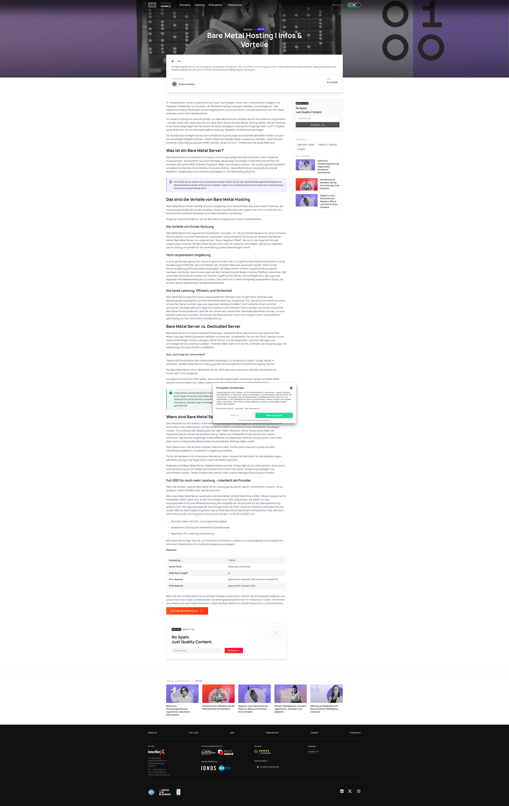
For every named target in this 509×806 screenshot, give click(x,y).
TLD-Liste (193, 732)
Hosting (200, 5)
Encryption (215, 5)
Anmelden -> (234, 650)
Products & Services (327, 145)
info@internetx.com (161, 775)
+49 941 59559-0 (158, 769)
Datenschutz (272, 732)
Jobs (232, 732)
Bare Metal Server (305, 145)
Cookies (314, 732)
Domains (185, 5)
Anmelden (315, 124)
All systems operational (269, 767)
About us (152, 732)
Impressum (355, 732)
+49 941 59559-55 (159, 772)
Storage (301, 149)
